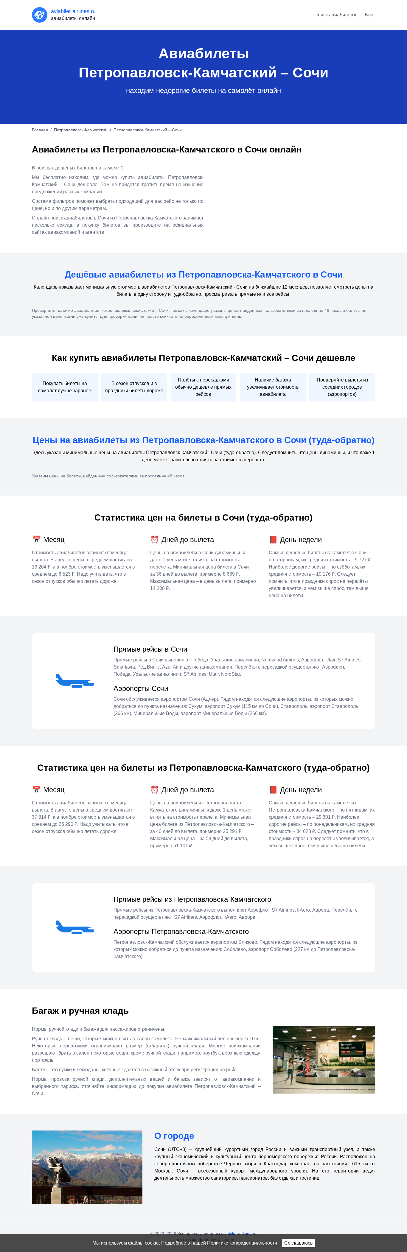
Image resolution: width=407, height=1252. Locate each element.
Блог (370, 14)
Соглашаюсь (298, 1242)
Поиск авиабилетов (336, 14)
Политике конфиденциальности (242, 1242)
